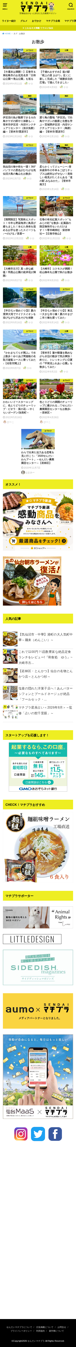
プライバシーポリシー (21, 1331)
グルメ (23, 21)
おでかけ (36, 21)
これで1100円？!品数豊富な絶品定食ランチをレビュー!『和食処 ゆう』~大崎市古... (45, 657)
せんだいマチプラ (36, 1341)
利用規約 (40, 1331)
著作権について (56, 1331)
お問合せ (61, 1327)
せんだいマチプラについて (19, 1327)
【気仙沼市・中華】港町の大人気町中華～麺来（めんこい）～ (46, 637)
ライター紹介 (9, 21)
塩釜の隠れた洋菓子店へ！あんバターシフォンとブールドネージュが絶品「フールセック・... (46, 693)
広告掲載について (44, 1327)
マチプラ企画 (53, 21)
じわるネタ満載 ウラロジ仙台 (39, 28)
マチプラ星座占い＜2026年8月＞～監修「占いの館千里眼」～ (45, 710)
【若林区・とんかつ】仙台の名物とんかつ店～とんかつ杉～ (46, 673)
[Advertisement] (38, 1272)
